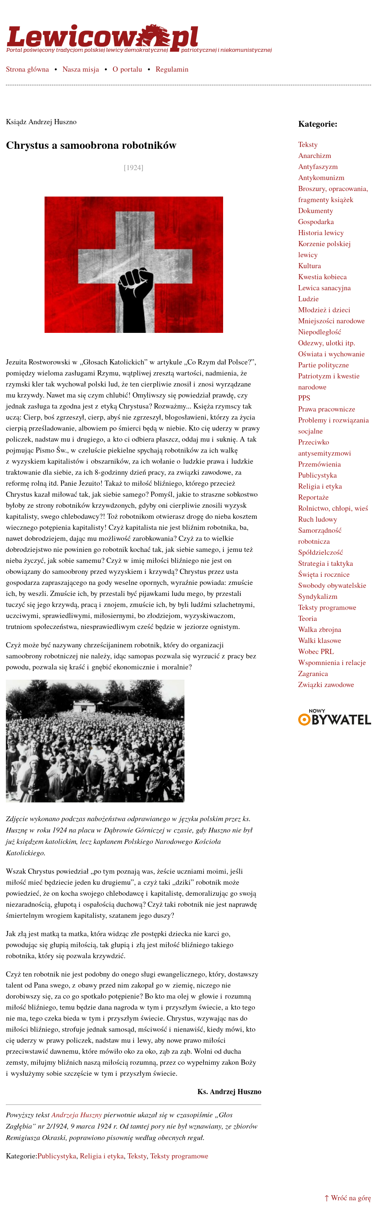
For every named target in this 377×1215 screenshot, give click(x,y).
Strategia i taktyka (325, 563)
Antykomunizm (321, 177)
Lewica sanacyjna (324, 287)
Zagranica (313, 673)
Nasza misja (81, 69)
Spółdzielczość (320, 552)
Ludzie (308, 298)
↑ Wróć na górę (347, 1198)
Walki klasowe (319, 640)
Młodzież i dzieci (324, 309)
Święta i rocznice (324, 574)
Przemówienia (319, 464)
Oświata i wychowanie (331, 354)
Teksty (137, 1156)
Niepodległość (319, 332)
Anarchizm (314, 155)
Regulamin (172, 69)
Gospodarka (316, 221)
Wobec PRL (316, 651)
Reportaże (313, 497)
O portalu (127, 69)
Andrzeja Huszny (77, 1114)
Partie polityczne (323, 365)
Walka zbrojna (319, 629)
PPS (304, 398)
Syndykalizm (318, 596)
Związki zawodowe (326, 684)
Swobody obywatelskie (332, 585)
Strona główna (27, 69)
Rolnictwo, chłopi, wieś (333, 508)
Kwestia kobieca (322, 276)
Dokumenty (315, 210)
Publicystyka (57, 1156)
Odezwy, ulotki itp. (326, 343)
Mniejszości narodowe (331, 321)
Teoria (307, 618)
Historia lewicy (321, 232)
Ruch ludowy (317, 519)
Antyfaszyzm (318, 166)
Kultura (309, 265)
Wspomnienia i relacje (332, 662)
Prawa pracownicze (326, 409)
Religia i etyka (102, 1156)
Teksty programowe (179, 1156)
